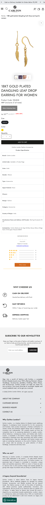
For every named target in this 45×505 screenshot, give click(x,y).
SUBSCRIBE (33, 350)
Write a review (22, 265)
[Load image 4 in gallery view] (29, 77)
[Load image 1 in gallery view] (16, 77)
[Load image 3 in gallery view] (24, 77)
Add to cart (22, 142)
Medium (5, 122)
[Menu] (2, 8)
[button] (6, 8)
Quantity (4, 133)
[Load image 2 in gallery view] (20, 77)
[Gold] (2, 130)
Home (3, 16)
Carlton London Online (14, 392)
